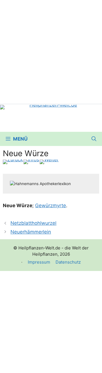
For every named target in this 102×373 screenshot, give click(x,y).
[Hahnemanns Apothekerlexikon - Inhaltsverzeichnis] (31, 162)
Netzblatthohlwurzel (33, 223)
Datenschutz (68, 262)
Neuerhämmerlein (30, 232)
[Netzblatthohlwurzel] (13, 162)
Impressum (39, 262)
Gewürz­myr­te (50, 205)
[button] (94, 139)
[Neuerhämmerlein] (49, 162)
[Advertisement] (51, 51)
